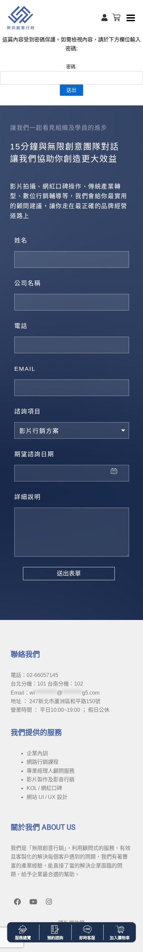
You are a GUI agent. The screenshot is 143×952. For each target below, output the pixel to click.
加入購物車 (120, 938)
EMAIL (25, 368)
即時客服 (87, 938)
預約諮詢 (55, 938)
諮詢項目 (27, 411)
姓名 (21, 240)
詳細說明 (27, 497)
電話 (21, 326)
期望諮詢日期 (34, 454)
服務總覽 (23, 938)
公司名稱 (27, 283)
